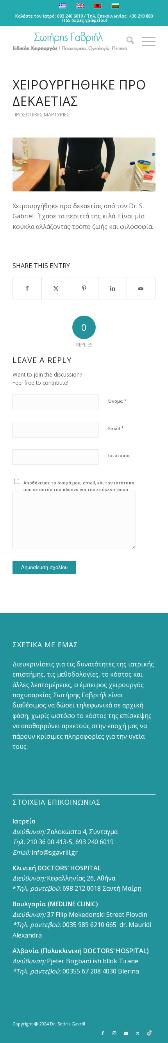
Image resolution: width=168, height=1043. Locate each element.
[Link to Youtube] (126, 1033)
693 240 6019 (70, 16)
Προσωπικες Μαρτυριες (41, 114)
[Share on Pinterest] (84, 288)
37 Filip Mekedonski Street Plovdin (97, 914)
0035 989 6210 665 (89, 924)
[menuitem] (126, 41)
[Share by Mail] (141, 288)
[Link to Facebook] (103, 1033)
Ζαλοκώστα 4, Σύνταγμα (82, 831)
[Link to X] (138, 1033)
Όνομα (117, 400)
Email (116, 428)
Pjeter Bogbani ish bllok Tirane (92, 961)
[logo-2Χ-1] (70, 41)
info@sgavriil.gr (55, 852)
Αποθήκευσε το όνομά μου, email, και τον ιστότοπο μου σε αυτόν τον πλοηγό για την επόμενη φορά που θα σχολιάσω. (78, 489)
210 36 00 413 (45, 842)
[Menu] (144, 41)
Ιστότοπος (119, 455)
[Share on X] (56, 288)
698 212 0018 (82, 888)
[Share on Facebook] (27, 288)
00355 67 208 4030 (89, 971)
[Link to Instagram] (114, 1033)
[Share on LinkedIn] (112, 288)
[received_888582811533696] (84, 165)
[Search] (126, 41)
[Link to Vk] (149, 1033)
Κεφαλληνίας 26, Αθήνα (81, 878)
